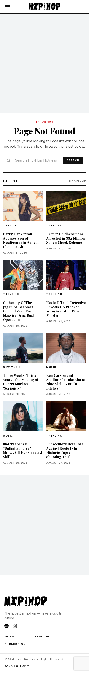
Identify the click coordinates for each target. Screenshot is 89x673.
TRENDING (11, 225)
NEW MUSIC (12, 367)
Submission (15, 644)
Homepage (77, 181)
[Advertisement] (44, 63)
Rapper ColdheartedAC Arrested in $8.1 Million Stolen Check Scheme (65, 238)
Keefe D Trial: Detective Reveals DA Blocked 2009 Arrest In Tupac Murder (66, 309)
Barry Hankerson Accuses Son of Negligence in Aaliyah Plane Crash (21, 240)
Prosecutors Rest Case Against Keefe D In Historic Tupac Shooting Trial (65, 450)
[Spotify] (6, 626)
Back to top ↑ (17, 665)
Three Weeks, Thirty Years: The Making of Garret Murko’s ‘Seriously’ (20, 381)
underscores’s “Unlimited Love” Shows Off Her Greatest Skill (22, 450)
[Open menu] (7, 7)
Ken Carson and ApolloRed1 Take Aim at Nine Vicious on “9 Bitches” (65, 381)
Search (73, 160)
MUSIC (10, 636)
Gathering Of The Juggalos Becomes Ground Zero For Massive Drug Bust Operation (18, 311)
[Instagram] (15, 626)
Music (51, 367)
